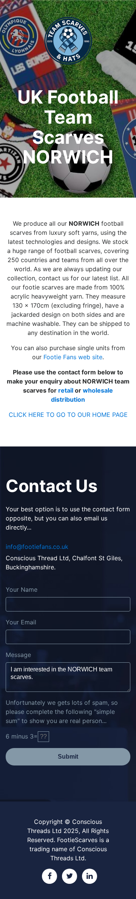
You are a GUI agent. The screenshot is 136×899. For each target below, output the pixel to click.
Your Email (21, 622)
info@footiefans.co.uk (37, 546)
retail (65, 390)
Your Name (21, 589)
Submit (68, 756)
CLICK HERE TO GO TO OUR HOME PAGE (68, 414)
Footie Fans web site (72, 357)
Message (18, 655)
